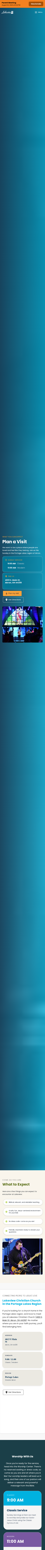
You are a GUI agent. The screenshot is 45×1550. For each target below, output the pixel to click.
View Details (36, 4)
